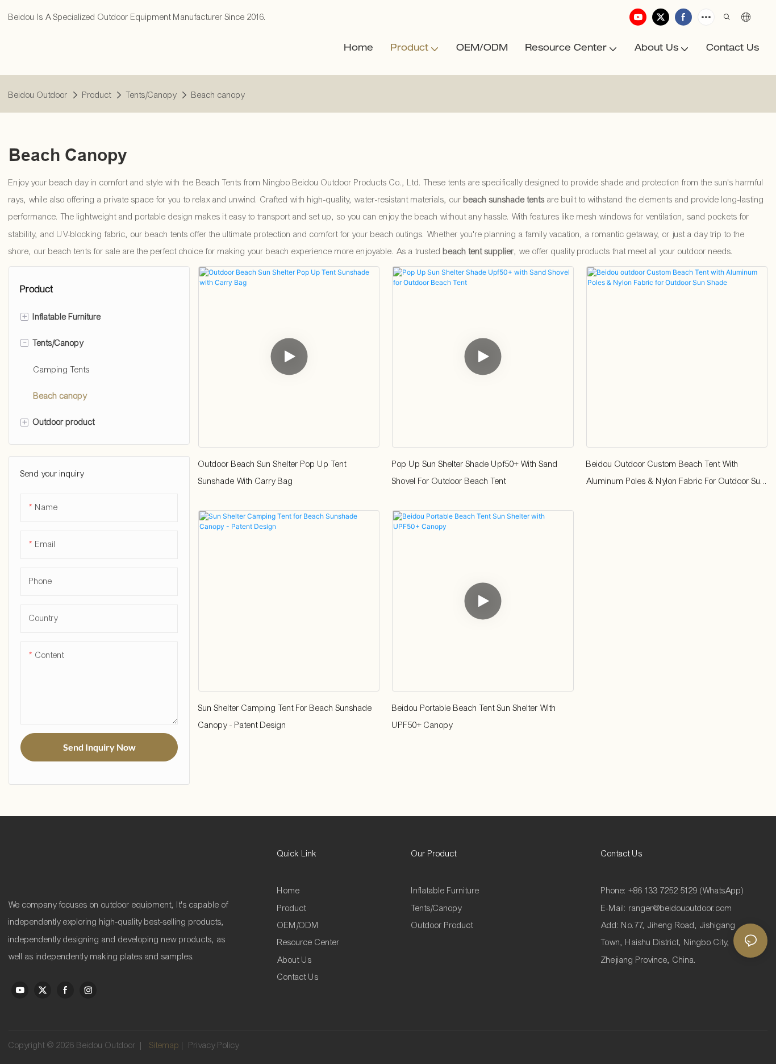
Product (96, 95)
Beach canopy (218, 95)
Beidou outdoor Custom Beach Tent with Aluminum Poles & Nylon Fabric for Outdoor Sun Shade (675, 474)
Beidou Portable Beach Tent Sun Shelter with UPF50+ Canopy (474, 716)
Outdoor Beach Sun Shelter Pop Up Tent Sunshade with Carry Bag (272, 472)
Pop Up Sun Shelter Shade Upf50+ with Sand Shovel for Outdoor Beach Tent (475, 472)
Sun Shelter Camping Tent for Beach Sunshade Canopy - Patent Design (285, 716)
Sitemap (163, 1045)
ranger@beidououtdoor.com (680, 908)
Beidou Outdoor (38, 95)
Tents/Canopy (151, 95)
